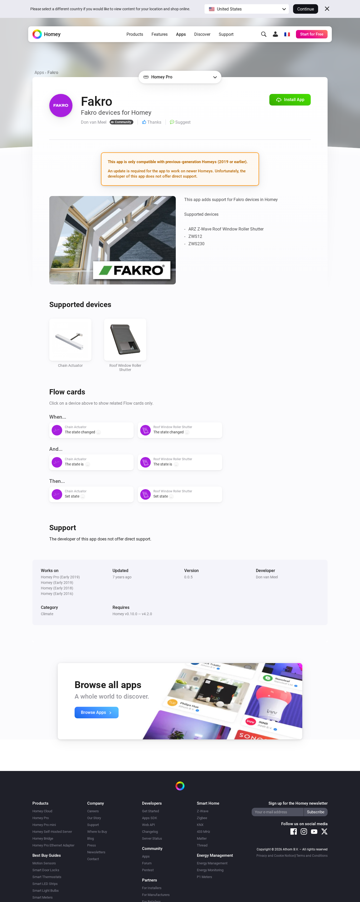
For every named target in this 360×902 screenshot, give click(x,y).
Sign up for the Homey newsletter (298, 803)
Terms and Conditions (312, 856)
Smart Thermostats (46, 877)
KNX (200, 825)
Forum (147, 863)
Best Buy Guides (46, 855)
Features (160, 34)
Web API (148, 825)
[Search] (264, 34)
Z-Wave (202, 811)
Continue (305, 9)
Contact (93, 859)
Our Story (94, 818)
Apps (181, 34)
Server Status (152, 838)
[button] (247, 9)
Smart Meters (42, 897)
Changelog (150, 832)
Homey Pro (40, 818)
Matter (202, 838)
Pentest (148, 870)
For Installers (152, 888)
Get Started (150, 811)
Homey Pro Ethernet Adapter (53, 845)
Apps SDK (149, 818)
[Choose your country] (287, 34)
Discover (202, 34)
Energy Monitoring (210, 870)
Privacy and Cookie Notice (275, 856)
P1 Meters (204, 877)
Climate (47, 614)
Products (135, 34)
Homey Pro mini (44, 825)
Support (226, 34)
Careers (93, 811)
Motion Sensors (44, 863)
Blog (90, 838)
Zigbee (202, 818)
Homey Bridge (42, 838)
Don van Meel (267, 577)
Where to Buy (97, 832)
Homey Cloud (42, 811)
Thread (202, 845)
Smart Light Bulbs (45, 891)
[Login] (275, 34)
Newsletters (96, 852)
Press (91, 845)
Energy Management (212, 863)
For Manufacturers (156, 895)
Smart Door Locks (45, 870)
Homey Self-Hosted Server (52, 832)
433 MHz (203, 832)
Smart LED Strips (45, 884)
